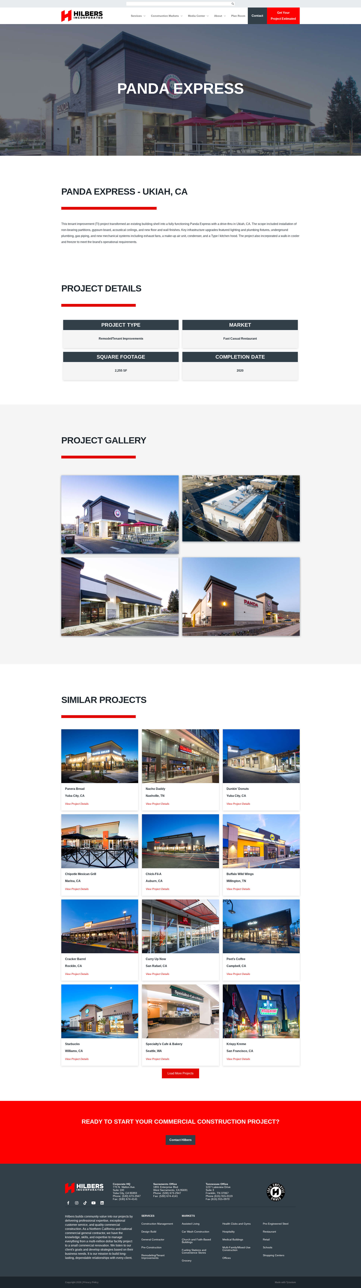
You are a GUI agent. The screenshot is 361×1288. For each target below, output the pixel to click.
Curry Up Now (156, 959)
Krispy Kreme (236, 1044)
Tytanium (291, 1282)
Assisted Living (190, 1223)
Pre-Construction (151, 1247)
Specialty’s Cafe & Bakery (164, 1044)
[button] (144, 15)
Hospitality (228, 1231)
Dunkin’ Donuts (238, 788)
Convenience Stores (194, 1252)
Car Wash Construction (195, 1231)
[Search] (233, 4)
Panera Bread (75, 788)
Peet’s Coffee (236, 959)
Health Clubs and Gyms (236, 1223)
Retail (266, 1239)
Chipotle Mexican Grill (80, 874)
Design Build (148, 1231)
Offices (226, 1257)
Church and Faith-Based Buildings (196, 1241)
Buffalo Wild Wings (240, 874)
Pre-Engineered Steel (275, 1223)
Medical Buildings (232, 1239)
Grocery (186, 1260)
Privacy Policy (91, 1282)
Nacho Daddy (155, 788)
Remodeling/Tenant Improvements (153, 1256)
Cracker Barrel (75, 959)
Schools (267, 1247)
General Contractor (152, 1239)
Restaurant (269, 1231)
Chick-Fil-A (154, 874)
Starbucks (72, 1044)
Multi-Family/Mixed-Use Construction (236, 1249)
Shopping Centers (273, 1255)
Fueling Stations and (194, 1250)
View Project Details (77, 803)
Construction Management (157, 1223)
